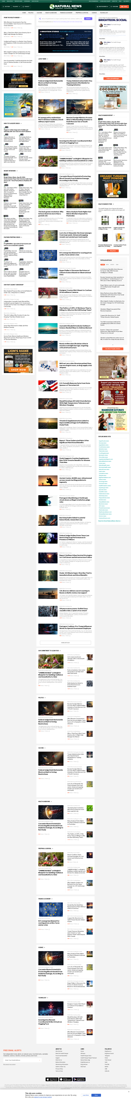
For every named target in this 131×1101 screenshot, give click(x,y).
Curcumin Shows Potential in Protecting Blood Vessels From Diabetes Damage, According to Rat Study (75, 178)
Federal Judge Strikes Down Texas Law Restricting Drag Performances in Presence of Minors (74, 537)
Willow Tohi (48, 115)
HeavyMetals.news (104, 502)
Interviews (27, 1)
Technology (104, 12)
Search (127, 1)
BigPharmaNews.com (105, 477)
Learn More (86, 1095)
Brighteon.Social (109, 1053)
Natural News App (85, 1060)
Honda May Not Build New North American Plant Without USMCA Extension (76, 906)
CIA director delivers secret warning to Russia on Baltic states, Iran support (74, 592)
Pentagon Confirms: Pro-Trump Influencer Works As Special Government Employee (75, 627)
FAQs (120, 1)
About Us (114, 1)
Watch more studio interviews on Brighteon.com (65, 50)
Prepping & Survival (82, 12)
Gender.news (102, 500)
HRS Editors (77, 654)
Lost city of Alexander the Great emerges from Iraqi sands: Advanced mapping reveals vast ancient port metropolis (75, 235)
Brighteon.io (108, 1051)
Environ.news (102, 516)
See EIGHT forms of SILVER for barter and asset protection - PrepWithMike (24, 274)
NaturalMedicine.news (105, 461)
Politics (30, 12)
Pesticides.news (103, 451)
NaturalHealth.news (104, 465)
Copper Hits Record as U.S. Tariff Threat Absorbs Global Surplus (110, 316)
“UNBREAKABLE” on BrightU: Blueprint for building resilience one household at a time (76, 160)
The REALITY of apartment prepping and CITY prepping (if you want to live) (10, 264)
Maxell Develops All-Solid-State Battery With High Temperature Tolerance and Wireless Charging (75, 403)
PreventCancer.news (104, 508)
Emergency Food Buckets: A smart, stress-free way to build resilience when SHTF (26, 158)
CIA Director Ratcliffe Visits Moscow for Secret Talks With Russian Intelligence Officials (111, 270)
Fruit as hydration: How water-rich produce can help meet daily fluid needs (76, 671)
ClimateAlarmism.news (105, 514)
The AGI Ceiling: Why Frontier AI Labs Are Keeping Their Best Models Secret (16, 316)
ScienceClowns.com (104, 518)
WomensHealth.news (105, 467)
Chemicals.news (103, 510)
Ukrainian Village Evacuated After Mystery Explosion (110, 309)
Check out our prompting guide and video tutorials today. (67, 21)
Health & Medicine (51, 12)
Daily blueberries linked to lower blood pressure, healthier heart (75, 684)
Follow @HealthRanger (113, 78)
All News (83, 1053)
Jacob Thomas (70, 230)
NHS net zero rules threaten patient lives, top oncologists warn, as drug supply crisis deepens (75, 365)
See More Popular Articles (112, 348)
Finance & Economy (66, 12)
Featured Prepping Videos (12, 237)
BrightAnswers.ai (93, 1)
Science (94, 12)
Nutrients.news (103, 449)
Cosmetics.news (103, 473)
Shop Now (113, 251)
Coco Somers (70, 305)
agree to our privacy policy (43, 1097)
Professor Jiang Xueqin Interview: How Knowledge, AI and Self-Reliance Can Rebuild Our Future (10, 206)
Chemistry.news (103, 495)
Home (3, 1)
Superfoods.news (104, 441)
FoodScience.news (104, 447)
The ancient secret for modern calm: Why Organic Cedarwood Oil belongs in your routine (25, 149)
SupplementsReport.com (106, 459)
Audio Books (35, 1)
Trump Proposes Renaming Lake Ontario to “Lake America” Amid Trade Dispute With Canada (76, 933)
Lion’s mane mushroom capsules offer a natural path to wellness (75, 658)
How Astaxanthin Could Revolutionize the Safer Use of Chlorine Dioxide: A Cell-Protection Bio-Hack (18, 62)
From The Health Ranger (12, 17)
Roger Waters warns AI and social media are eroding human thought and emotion (112, 286)
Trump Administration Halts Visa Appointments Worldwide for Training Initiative (79, 83)
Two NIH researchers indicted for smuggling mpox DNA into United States (110, 323)
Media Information (60, 1062)
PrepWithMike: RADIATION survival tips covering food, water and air (26, 263)
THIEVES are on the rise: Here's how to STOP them (26, 251)
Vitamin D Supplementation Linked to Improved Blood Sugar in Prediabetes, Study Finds (74, 423)
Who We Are (59, 1051)
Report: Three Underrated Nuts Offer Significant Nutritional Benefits (74, 441)
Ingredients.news (103, 445)
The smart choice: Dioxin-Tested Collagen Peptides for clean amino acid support (10, 149)
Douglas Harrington (14, 299)
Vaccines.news (103, 483)
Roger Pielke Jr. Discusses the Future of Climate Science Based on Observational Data (75, 272)
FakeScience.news (104, 493)
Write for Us (59, 1060)
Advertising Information (62, 1064)
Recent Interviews (10, 171)
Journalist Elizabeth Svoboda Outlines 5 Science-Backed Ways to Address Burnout (75, 327)
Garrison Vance (49, 78)
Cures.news (102, 463)
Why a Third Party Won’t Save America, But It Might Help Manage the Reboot (17, 33)
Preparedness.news (104, 497)
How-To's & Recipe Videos (12, 123)
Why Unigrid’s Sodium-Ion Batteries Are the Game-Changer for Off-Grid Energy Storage (17, 52)
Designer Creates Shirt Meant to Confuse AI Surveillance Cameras (75, 291)
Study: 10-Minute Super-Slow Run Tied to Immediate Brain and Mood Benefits (75, 574)
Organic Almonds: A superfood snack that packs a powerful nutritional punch (9, 139)
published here (68, 1087)
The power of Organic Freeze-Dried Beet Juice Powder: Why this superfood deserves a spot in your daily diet (10, 159)
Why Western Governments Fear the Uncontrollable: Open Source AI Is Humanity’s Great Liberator (17, 23)
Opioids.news (103, 489)
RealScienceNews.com (105, 512)
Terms (47, 1084)
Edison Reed (69, 288)
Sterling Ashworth (79, 916)
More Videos (87, 31)
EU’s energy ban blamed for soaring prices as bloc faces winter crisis (75, 254)
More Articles (65, 642)
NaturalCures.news (104, 469)
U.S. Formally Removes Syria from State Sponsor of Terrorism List (74, 384)
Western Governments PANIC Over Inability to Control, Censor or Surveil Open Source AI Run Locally (120, 135)
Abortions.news (103, 504)
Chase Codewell (13, 288)
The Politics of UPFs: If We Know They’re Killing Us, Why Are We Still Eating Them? (75, 309)
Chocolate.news (103, 457)
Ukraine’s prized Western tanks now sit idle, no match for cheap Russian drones (112, 338)
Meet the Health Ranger (62, 1053)
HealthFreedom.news (105, 485)
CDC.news (102, 506)
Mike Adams (13, 313)
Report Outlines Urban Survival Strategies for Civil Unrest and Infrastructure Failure (75, 556)
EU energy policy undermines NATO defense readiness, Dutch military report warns (50, 120)
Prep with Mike (18, 1)
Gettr (106, 1062)
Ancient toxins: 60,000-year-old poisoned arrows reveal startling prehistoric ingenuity (75, 480)
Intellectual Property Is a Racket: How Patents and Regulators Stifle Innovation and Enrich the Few (18, 42)
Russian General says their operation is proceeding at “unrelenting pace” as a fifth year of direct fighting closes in (112, 278)
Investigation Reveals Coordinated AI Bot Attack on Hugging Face (75, 142)
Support (58, 1058)
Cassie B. (69, 250)
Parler (106, 1058)
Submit (88, 18)
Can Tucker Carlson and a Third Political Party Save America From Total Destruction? (105, 150)
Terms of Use (59, 1071)
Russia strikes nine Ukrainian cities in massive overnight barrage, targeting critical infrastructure (73, 346)
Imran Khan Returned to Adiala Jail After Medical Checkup (16, 326)
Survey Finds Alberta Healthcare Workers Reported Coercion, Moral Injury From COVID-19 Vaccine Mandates (18, 337)
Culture (39, 12)
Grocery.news (102, 443)
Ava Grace (69, 475)
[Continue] (39, 1060)
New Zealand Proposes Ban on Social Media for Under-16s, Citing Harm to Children (18, 291)
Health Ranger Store (105, 204)
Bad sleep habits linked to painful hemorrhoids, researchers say (72, 519)
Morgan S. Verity (13, 323)
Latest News (42, 59)
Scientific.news (103, 491)
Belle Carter (69, 156)
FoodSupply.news (104, 453)
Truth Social (108, 1060)
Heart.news (102, 471)
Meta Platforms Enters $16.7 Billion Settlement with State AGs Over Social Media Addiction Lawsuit (112, 294)
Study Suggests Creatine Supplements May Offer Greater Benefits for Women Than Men (74, 460)
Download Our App (105, 1)
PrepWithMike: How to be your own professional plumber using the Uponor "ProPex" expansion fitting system (10, 253)
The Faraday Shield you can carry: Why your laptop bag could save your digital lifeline (25, 139)
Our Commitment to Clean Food (48, 650)
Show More (102, 38)
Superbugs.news (103, 487)
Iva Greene (69, 418)
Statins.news (102, 479)
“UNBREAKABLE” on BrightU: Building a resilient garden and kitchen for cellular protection (76, 871)
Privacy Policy (59, 1069)
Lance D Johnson (71, 361)
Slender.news (102, 475)
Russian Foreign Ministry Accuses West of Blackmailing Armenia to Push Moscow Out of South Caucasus (79, 121)
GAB (106, 1069)
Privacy (43, 1084)
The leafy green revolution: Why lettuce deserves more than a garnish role (50, 214)
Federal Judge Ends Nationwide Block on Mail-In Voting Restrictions (50, 83)
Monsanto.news (103, 455)
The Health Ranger (116, 24)
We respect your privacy (9, 1064)
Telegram (107, 1055)
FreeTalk (107, 1064)
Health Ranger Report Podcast (89, 1058)
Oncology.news (103, 481)
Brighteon (10, 1)
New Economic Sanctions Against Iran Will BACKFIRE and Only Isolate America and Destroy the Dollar (120, 163)
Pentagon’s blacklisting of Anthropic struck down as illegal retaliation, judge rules (74, 500)
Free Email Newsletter (61, 1055)
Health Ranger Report (105, 115)
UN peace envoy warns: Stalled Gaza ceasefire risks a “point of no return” (73, 610)
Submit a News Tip (60, 1066)
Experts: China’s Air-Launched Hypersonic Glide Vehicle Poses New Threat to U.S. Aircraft (111, 331)
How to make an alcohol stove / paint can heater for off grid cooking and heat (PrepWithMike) (10, 274)
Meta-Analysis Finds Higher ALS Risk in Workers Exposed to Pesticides (78, 214)
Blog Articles (84, 1064)
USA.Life (107, 1071)
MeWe (106, 1066)
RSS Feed (83, 1066)
